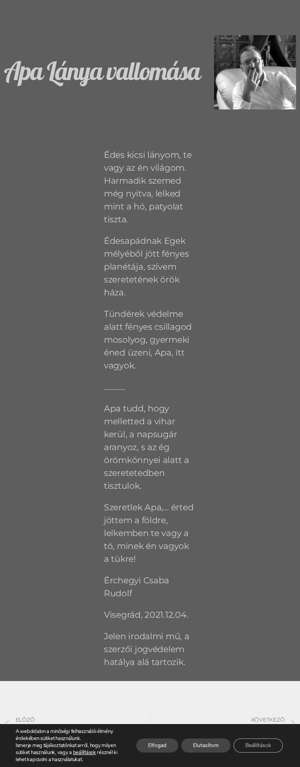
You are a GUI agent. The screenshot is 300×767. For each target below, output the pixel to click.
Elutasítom (206, 745)
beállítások (84, 752)
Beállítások (258, 745)
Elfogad (157, 745)
